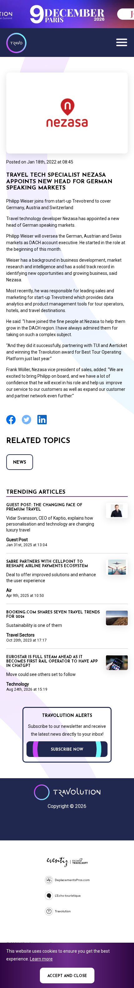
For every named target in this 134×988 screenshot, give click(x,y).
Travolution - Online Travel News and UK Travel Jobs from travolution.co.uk (67, 792)
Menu (121, 42)
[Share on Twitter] (26, 423)
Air (9, 590)
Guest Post (17, 540)
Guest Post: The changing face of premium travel (44, 507)
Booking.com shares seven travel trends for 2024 (53, 615)
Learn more (41, 958)
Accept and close (67, 976)
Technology (17, 684)
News (19, 462)
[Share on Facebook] (11, 423)
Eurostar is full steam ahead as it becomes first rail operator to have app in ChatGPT (52, 661)
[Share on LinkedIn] (42, 423)
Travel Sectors (20, 635)
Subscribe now (67, 750)
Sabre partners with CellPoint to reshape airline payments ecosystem (47, 564)
